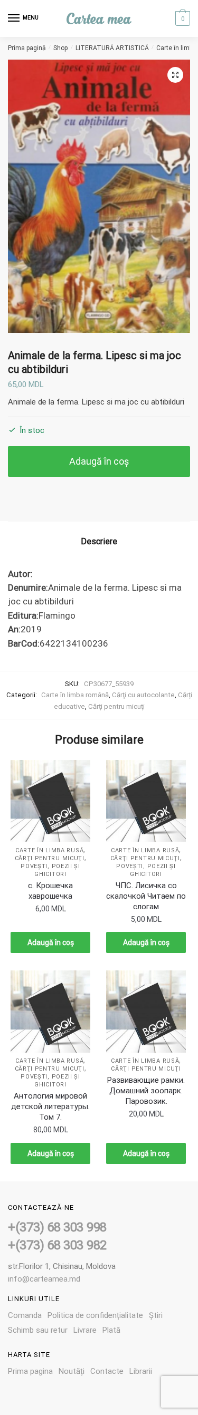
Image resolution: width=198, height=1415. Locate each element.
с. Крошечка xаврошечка (50, 891)
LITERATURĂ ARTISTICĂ (112, 48)
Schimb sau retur (38, 1330)
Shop (60, 48)
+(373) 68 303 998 (57, 1227)
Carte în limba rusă (49, 850)
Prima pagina (30, 1371)
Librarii (140, 1371)
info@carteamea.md (44, 1279)
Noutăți (71, 1371)
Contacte (107, 1371)
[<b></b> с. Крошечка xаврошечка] (50, 801)
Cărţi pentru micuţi (116, 706)
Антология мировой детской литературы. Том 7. (50, 1106)
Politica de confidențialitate (95, 1315)
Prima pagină (27, 48)
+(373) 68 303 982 (57, 1245)
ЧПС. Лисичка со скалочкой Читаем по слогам (146, 896)
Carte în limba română (75, 695)
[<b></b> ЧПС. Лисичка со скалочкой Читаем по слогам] (146, 801)
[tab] (99, 541)
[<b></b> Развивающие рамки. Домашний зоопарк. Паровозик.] (146, 1011)
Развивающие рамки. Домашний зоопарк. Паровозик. (146, 1090)
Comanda (25, 1315)
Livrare (85, 1330)
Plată (111, 1330)
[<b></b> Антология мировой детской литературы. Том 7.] (50, 1011)
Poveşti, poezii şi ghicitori (50, 1080)
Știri (156, 1315)
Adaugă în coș (99, 461)
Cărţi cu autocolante (143, 695)
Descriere (99, 541)
